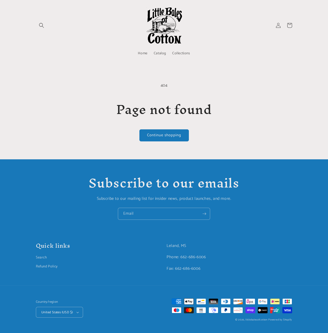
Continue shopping (164, 135)
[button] (41, 25)
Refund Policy (47, 266)
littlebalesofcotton (256, 320)
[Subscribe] (204, 214)
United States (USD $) (57, 312)
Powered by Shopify (280, 320)
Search (41, 258)
